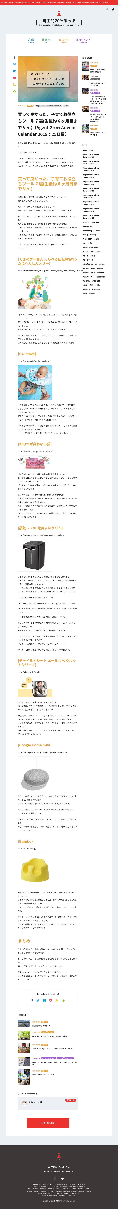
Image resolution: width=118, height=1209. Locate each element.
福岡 (85, 285)
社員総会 (87, 281)
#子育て (66, 106)
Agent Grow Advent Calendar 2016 (91, 155)
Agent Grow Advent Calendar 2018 (91, 169)
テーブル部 (96, 251)
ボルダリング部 (89, 256)
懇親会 (100, 268)
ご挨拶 (31, 40)
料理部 (86, 272)
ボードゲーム (88, 260)
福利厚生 (96, 281)
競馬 (91, 285)
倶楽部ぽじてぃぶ (90, 264)
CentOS (87, 222)
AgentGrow (88, 150)
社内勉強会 (101, 277)
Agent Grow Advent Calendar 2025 (91, 216)
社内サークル (88, 277)
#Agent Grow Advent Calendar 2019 (48, 106)
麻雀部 (92, 293)
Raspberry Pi (89, 230)
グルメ (86, 251)
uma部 (93, 235)
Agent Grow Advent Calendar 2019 (91, 176)
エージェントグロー (91, 247)
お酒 (97, 239)
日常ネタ (64, 40)
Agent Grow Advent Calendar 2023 (91, 203)
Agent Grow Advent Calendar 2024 (91, 209)
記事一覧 (70, 1100)
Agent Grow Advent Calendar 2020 (91, 182)
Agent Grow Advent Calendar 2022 (91, 196)
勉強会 (102, 264)
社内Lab (101, 272)
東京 (93, 272)
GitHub (96, 222)
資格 (98, 285)
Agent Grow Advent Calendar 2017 (91, 162)
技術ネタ (47, 40)
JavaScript (88, 226)
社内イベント (83, 40)
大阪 (93, 268)
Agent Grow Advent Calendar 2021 (91, 189)
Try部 (86, 235)
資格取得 (87, 289)
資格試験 (96, 289)
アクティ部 (88, 243)
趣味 (85, 293)
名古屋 (86, 268)
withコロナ (88, 239)
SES (98, 230)
